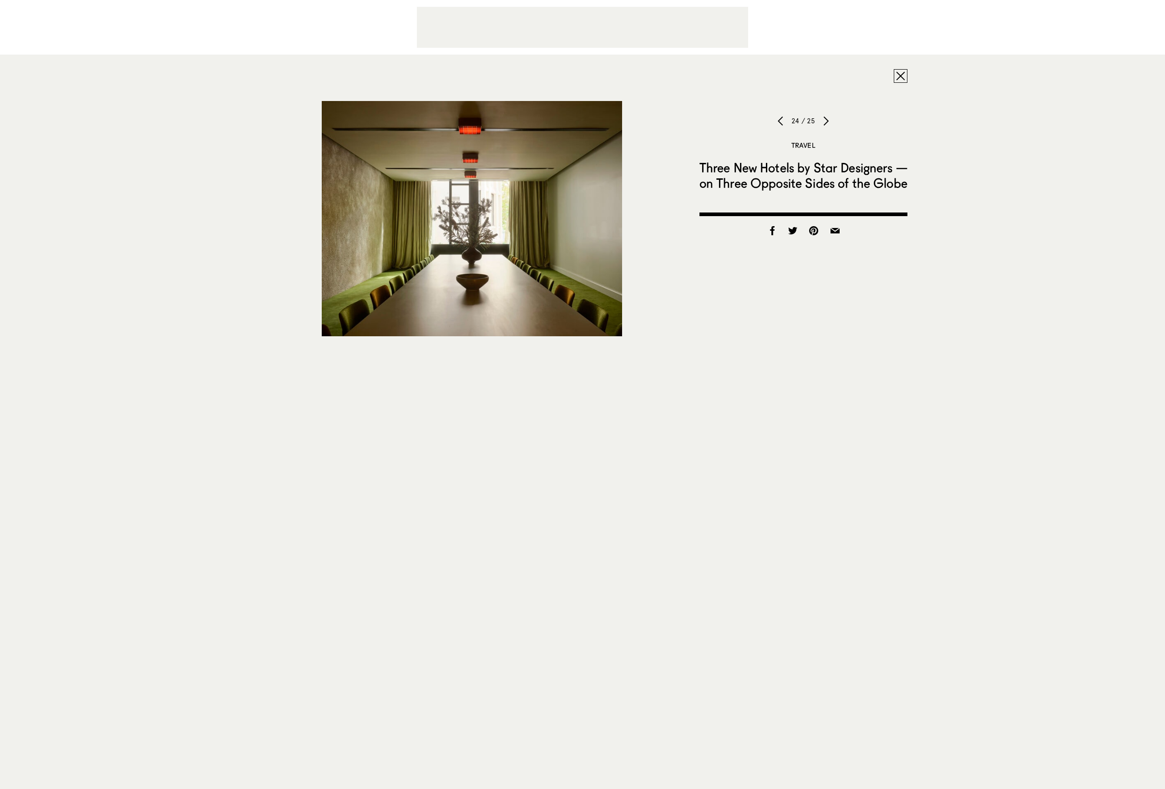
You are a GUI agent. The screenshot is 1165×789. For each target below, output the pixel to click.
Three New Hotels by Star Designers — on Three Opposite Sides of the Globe (803, 175)
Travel (803, 145)
